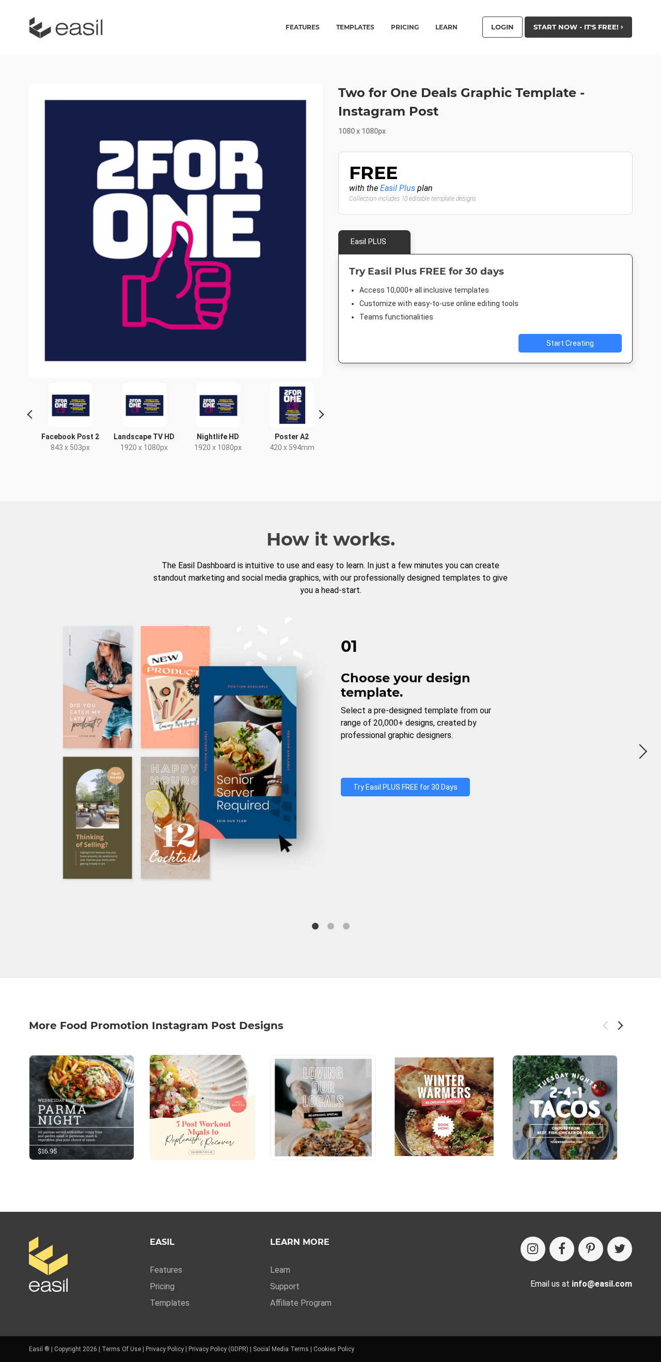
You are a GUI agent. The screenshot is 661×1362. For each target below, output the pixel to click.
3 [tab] (346, 926)
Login (502, 27)
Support (285, 1286)
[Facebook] (561, 1249)
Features (166, 1270)
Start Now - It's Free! (577, 27)
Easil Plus (397, 188)
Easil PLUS (368, 241)
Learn (446, 27)
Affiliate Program (301, 1303)
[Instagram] (533, 1249)
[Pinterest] (590, 1249)
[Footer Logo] (48, 1265)
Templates (170, 1303)
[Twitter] (619, 1249)
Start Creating (570, 343)
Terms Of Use (121, 1349)
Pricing (405, 27)
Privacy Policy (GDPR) (218, 1349)
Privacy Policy (165, 1349)
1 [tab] (315, 926)
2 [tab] (330, 926)
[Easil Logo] (69, 28)
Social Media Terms (281, 1349)
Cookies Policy (333, 1349)
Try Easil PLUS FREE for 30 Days (405, 787)
